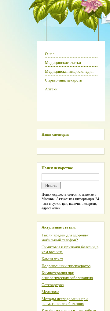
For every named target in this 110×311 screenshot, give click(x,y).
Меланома (50, 291)
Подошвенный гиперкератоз (66, 266)
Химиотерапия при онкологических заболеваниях (67, 275)
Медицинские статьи (63, 62)
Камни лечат (52, 259)
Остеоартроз (53, 284)
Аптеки (51, 89)
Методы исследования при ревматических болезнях (65, 301)
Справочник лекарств (63, 80)
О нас (49, 53)
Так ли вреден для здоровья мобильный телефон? (65, 237)
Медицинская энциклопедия (69, 71)
